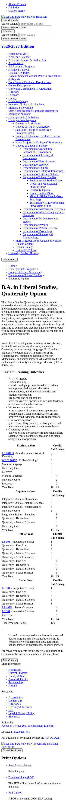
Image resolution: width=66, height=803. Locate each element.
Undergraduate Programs (22, 120)
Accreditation (15, 63)
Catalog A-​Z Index (18, 72)
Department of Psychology (37, 231)
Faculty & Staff (17, 676)
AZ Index (13, 7)
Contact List (15, 700)
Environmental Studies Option (46, 180)
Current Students (17, 672)
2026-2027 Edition (17, 46)
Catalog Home (16, 10)
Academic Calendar (19, 56)
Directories (14, 703)
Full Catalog (15, 792)
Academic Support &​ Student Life (27, 60)
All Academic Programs (21, 66)
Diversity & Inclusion (20, 707)
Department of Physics (35, 224)
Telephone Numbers (19, 113)
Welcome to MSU (18, 53)
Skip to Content (17, 4)
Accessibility (15, 697)
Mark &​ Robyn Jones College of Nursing (38, 240)
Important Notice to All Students (26, 104)
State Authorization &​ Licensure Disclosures (33, 110)
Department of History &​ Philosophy (43, 170)
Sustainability (15, 682)
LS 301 (6, 541)
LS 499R (7, 607)
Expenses (13, 94)
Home (11, 265)
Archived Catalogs (18, 69)
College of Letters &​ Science (31, 145)
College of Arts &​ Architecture (32, 126)
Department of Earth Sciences (39, 161)
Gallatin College (24, 243)
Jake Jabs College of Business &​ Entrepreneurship (33, 131)
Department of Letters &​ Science (41, 174)
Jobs (10, 710)
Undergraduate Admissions (23, 117)
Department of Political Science (40, 227)
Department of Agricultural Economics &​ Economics (37, 150)
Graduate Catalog (18, 101)
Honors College (24, 246)
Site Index (14, 716)
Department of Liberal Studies (39, 177)
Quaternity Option (40, 189)
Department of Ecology (36, 164)
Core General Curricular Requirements (29, 82)
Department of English (35, 167)
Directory (13, 91)
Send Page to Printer (19, 765)
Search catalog (9, 23)
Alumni (12, 685)
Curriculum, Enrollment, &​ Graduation (30, 88)
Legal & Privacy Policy (21, 713)
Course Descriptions (19, 85)
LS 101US (8, 453)
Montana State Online (20, 107)
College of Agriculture (27, 123)
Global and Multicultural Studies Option (43, 185)
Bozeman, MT (22, 731)
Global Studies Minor (42, 193)
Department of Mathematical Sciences (44, 208)
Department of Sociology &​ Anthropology (38, 236)
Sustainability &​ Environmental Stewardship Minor (47, 204)
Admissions (14, 669)
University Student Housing (23, 253)
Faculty (12, 98)
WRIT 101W (9, 460)
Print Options (9, 259)
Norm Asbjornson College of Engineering (38, 142)
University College (25, 250)
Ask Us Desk (52, 737)
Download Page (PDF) (21, 777)
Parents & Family (18, 679)
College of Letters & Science (24, 272)
